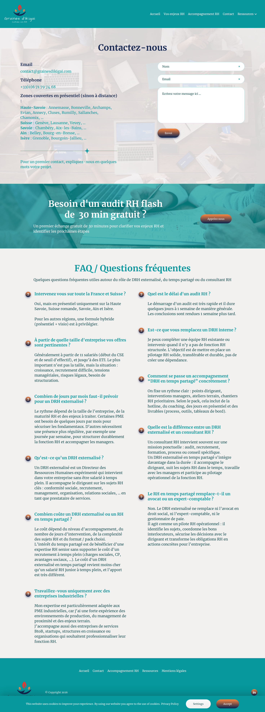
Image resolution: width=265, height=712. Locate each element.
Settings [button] (198, 704)
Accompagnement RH (203, 14)
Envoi (168, 133)
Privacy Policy (170, 704)
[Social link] (254, 692)
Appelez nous (215, 219)
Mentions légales (174, 671)
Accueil (155, 14)
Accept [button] (227, 704)
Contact (228, 14)
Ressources (150, 671)
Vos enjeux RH (174, 14)
